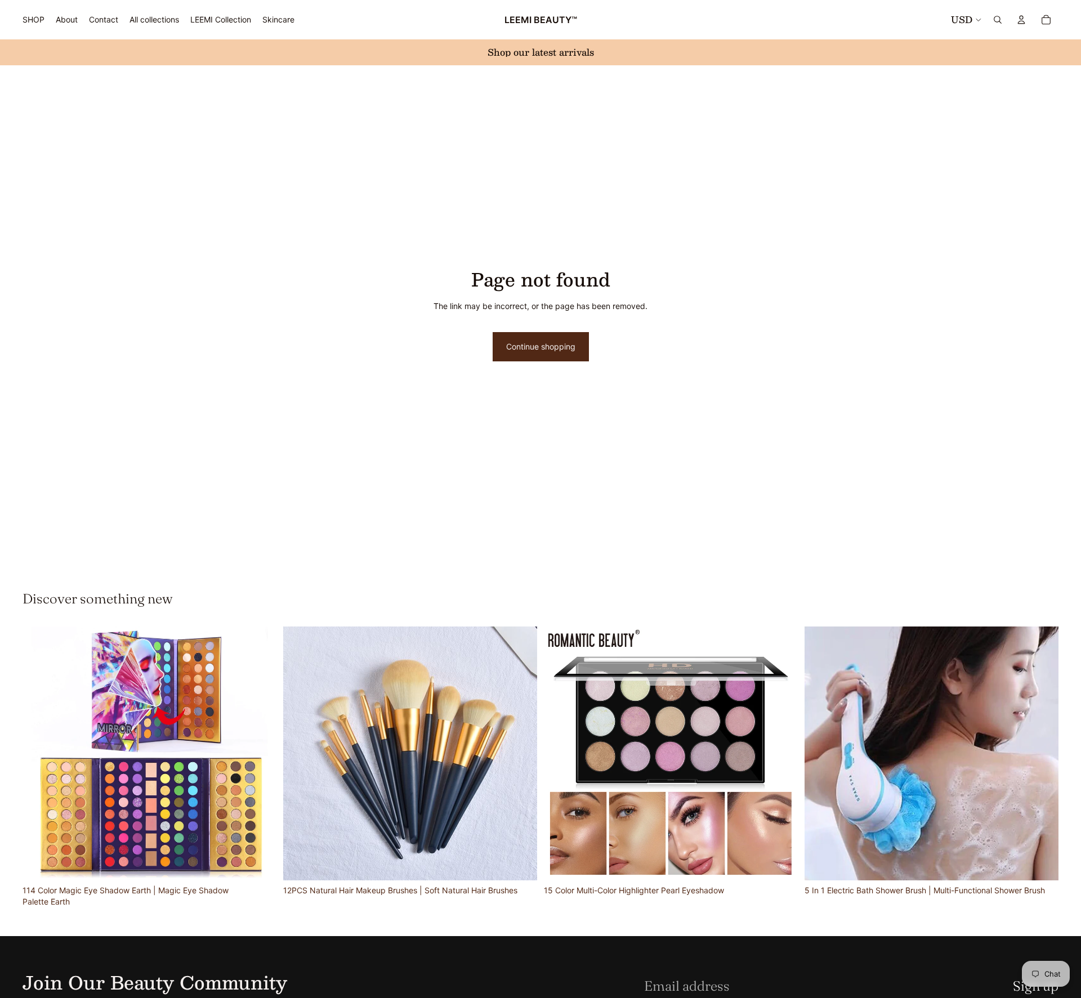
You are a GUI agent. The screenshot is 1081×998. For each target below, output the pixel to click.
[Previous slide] (39, 753)
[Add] (259, 863)
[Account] (1021, 19)
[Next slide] (259, 753)
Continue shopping (540, 346)
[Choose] (520, 863)
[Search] (997, 19)
